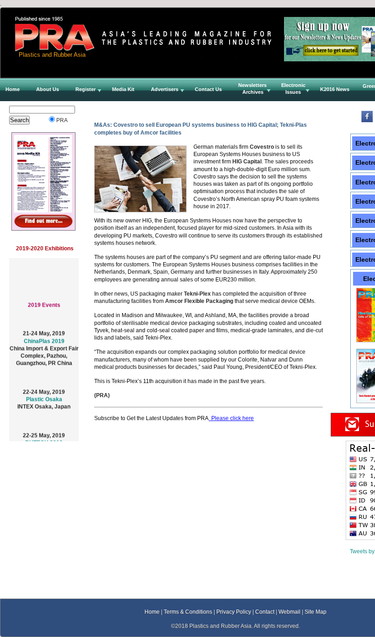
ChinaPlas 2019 (44, 338)
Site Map (316, 612)
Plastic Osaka (44, 396)
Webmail (289, 612)
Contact (264, 612)
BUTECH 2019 (44, 440)
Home (152, 612)
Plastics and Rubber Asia (52, 54)
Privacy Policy (233, 612)
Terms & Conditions (188, 612)
